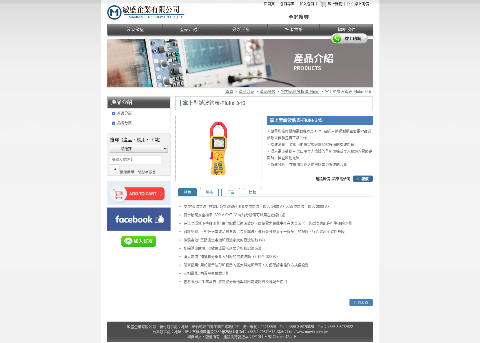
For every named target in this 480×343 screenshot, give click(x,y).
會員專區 (287, 4)
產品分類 (268, 91)
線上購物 (335, 4)
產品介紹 (246, 91)
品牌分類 (124, 123)
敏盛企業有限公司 (146, 12)
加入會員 (307, 4)
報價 (365, 179)
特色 (187, 192)
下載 (230, 192)
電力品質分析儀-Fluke (300, 91)
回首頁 (269, 4)
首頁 (229, 91)
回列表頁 (361, 302)
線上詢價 (361, 4)
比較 (252, 192)
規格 (209, 192)
